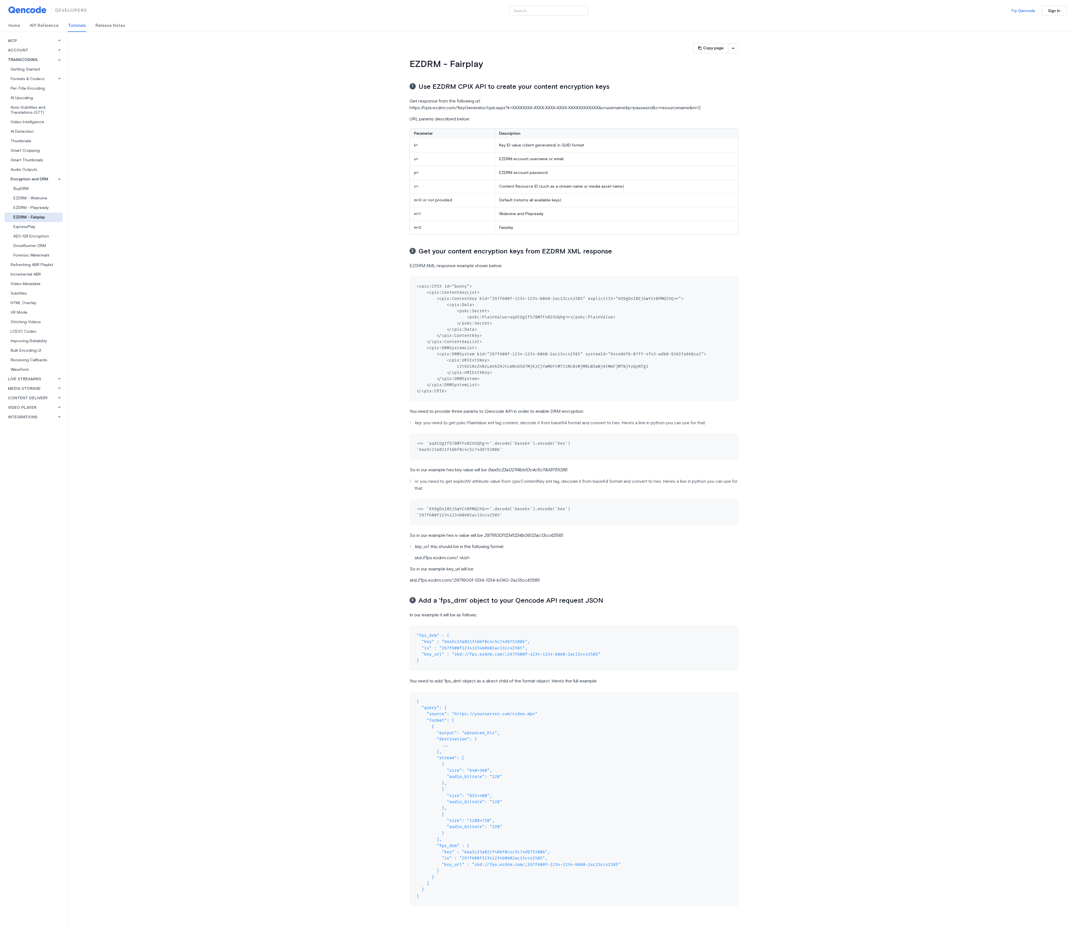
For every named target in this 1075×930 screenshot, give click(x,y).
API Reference (44, 25)
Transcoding (23, 59)
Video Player (22, 407)
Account (18, 50)
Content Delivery (28, 398)
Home (14, 25)
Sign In (1054, 10)
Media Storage (24, 388)
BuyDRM (21, 188)
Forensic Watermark (31, 255)
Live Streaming (24, 379)
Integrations (23, 417)
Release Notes (110, 25)
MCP (12, 40)
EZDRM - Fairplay (29, 217)
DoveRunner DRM (29, 245)
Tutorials (77, 25)
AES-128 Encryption (31, 236)
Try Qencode (1023, 10)
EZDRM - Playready (31, 207)
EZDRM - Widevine (30, 198)
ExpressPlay (24, 226)
